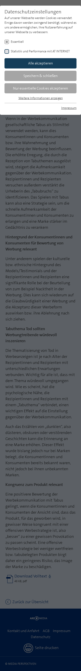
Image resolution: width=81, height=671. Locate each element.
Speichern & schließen (40, 75)
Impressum (68, 108)
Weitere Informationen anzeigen (40, 98)
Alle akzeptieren (40, 63)
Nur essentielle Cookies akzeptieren (40, 88)
